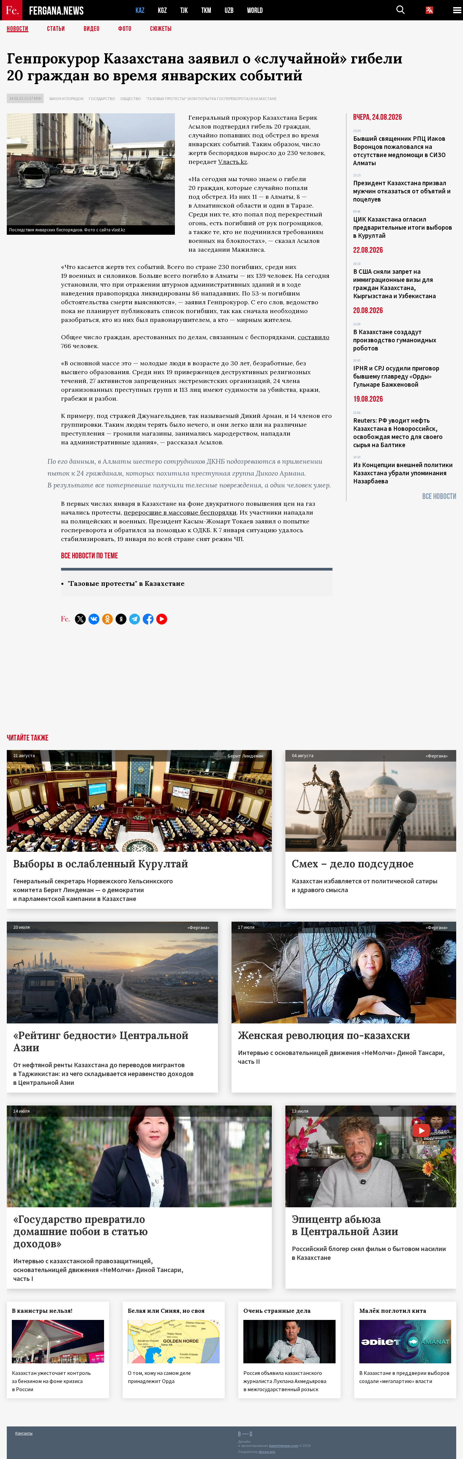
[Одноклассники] (107, 619)
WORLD (255, 10)
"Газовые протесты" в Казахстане (126, 583)
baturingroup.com (283, 1445)
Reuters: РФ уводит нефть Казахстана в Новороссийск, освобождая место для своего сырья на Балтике (398, 432)
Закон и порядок (66, 98)
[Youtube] (161, 619)
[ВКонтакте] (93, 619)
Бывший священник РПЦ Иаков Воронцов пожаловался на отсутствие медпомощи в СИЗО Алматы (399, 150)
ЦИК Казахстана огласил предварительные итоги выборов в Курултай (402, 227)
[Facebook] (148, 619)
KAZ (140, 10)
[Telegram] (134, 619)
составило (313, 337)
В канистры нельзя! (42, 1310)
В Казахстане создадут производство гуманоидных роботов (394, 340)
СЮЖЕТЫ (161, 28)
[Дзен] (121, 619)
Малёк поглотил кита (392, 1310)
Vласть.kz (232, 162)
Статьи (56, 28)
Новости (17, 28)
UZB (229, 10)
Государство (102, 98)
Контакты (24, 1433)
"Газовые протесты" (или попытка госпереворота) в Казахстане (211, 98)
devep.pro (267, 1452)
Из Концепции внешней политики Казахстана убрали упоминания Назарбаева (403, 473)
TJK (184, 10)
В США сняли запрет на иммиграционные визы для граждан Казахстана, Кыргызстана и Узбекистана (394, 283)
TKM (206, 10)
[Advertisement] (231, 683)
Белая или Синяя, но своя (166, 1310)
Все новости (439, 496)
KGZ (162, 10)
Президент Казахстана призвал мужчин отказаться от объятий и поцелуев (402, 191)
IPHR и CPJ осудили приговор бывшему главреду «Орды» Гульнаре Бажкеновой (396, 376)
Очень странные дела (277, 1310)
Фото (125, 28)
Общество (130, 98)
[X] (80, 619)
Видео (92, 28)
